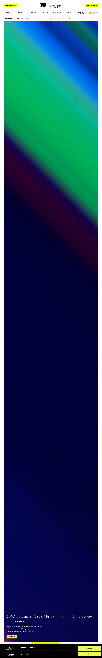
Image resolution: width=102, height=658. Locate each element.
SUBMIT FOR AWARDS (91, 5)
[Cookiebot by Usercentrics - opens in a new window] (10, 655)
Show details (24, 654)
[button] (9, 13)
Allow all (89, 648)
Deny (89, 653)
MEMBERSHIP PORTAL (10, 5)
